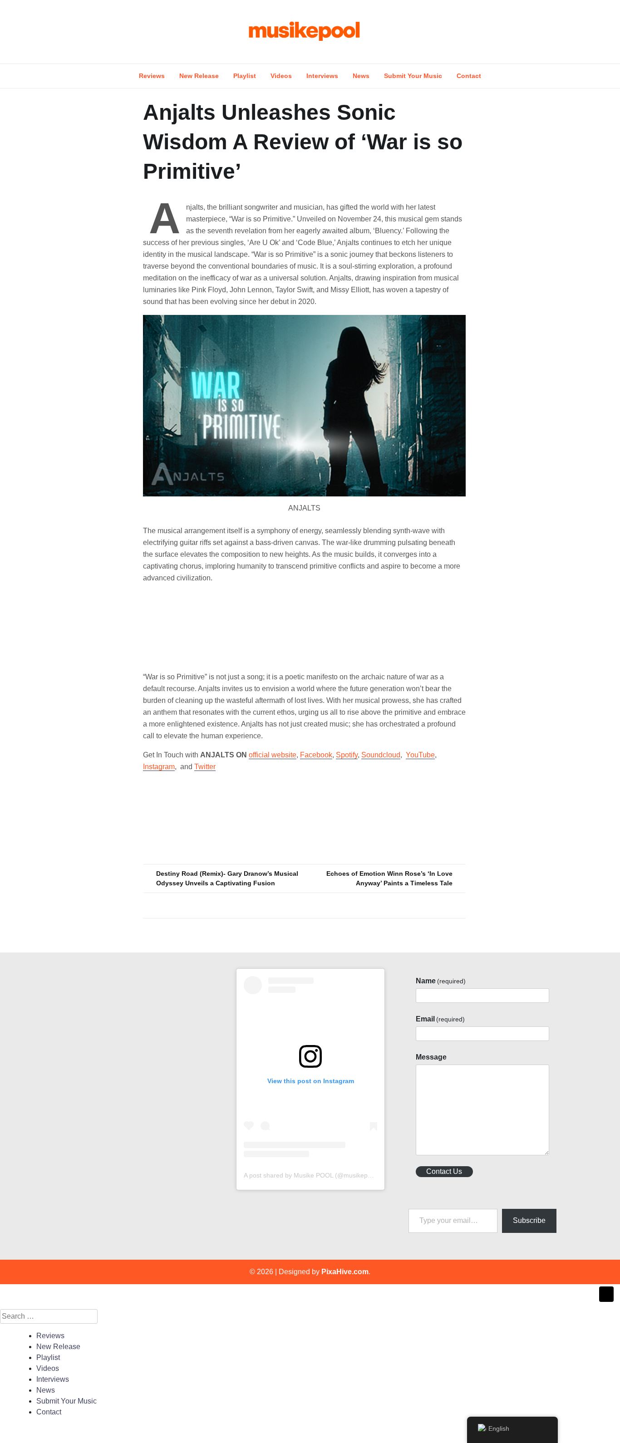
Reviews (152, 75)
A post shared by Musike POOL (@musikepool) (311, 1175)
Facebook (316, 755)
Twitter (205, 767)
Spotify (347, 755)
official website (272, 755)
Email (440, 1019)
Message (431, 1057)
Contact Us (444, 1171)
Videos (281, 75)
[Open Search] (560, 31)
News (361, 75)
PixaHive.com (345, 1272)
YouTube (420, 755)
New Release (199, 75)
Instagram (159, 767)
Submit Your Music (413, 75)
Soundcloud (380, 755)
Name (441, 981)
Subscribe (529, 1220)
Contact (469, 75)
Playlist (244, 75)
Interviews (322, 75)
